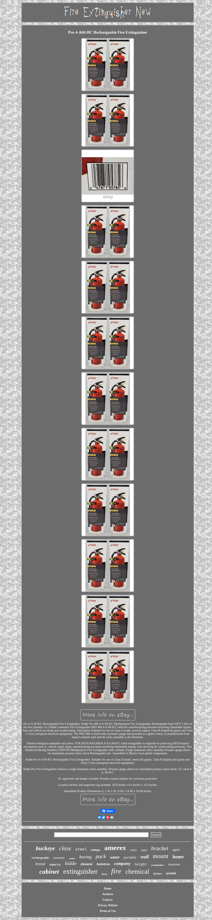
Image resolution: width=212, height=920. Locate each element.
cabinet (49, 871)
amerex (115, 847)
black (104, 874)
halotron (103, 864)
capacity (55, 864)
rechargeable (40, 857)
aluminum (174, 864)
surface (72, 858)
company (122, 863)
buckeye (45, 848)
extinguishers (157, 865)
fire (116, 871)
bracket (159, 848)
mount (160, 856)
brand (40, 864)
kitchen (157, 873)
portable (130, 857)
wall (145, 856)
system (171, 873)
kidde (70, 863)
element (87, 864)
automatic (59, 857)
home (178, 856)
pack (101, 856)
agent (175, 849)
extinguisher (80, 871)
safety (133, 849)
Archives (107, 894)
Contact (108, 899)
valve (144, 850)
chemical (137, 871)
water (115, 857)
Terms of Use (108, 911)
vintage (95, 849)
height (141, 864)
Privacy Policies (108, 905)
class (65, 848)
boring (85, 856)
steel (81, 849)
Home (107, 888)
